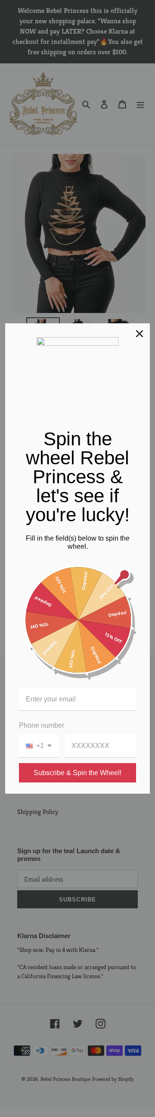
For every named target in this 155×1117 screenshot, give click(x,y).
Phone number (41, 725)
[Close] (139, 333)
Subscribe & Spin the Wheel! (77, 772)
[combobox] (39, 746)
